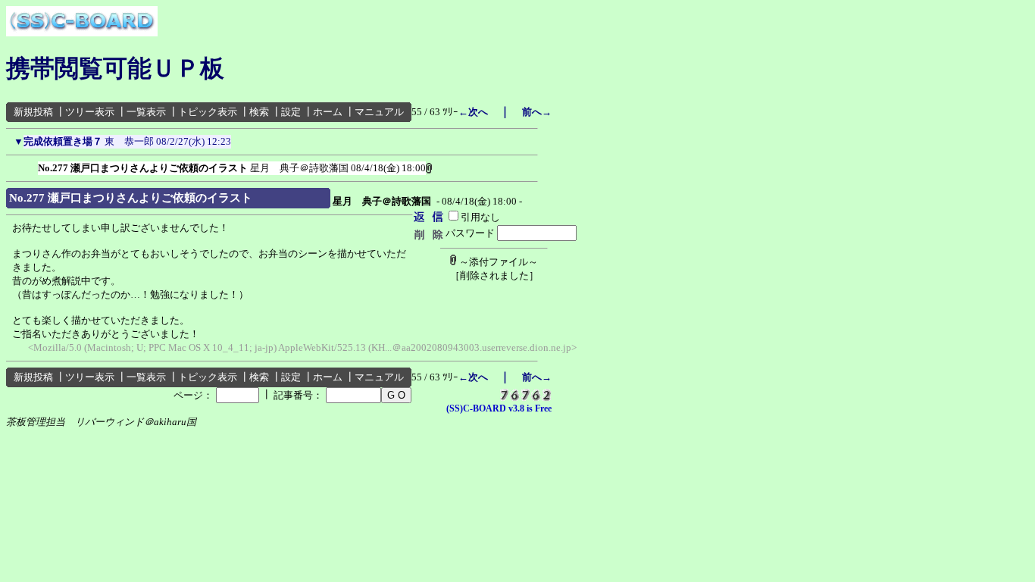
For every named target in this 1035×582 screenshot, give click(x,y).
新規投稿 (33, 111)
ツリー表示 (89, 111)
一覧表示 (146, 111)
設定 (291, 111)
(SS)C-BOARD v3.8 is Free (499, 408)
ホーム (327, 111)
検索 (259, 111)
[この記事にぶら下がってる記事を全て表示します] (30, 165)
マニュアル (379, 111)
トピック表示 (207, 111)
